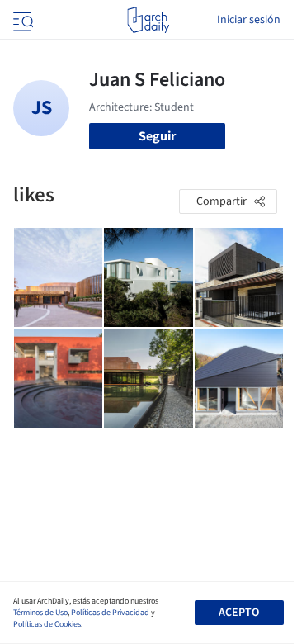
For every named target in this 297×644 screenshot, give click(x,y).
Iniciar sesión (248, 20)
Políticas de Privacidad (110, 612)
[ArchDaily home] (148, 20)
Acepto (239, 612)
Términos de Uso (40, 612)
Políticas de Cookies (47, 624)
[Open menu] (21, 19)
